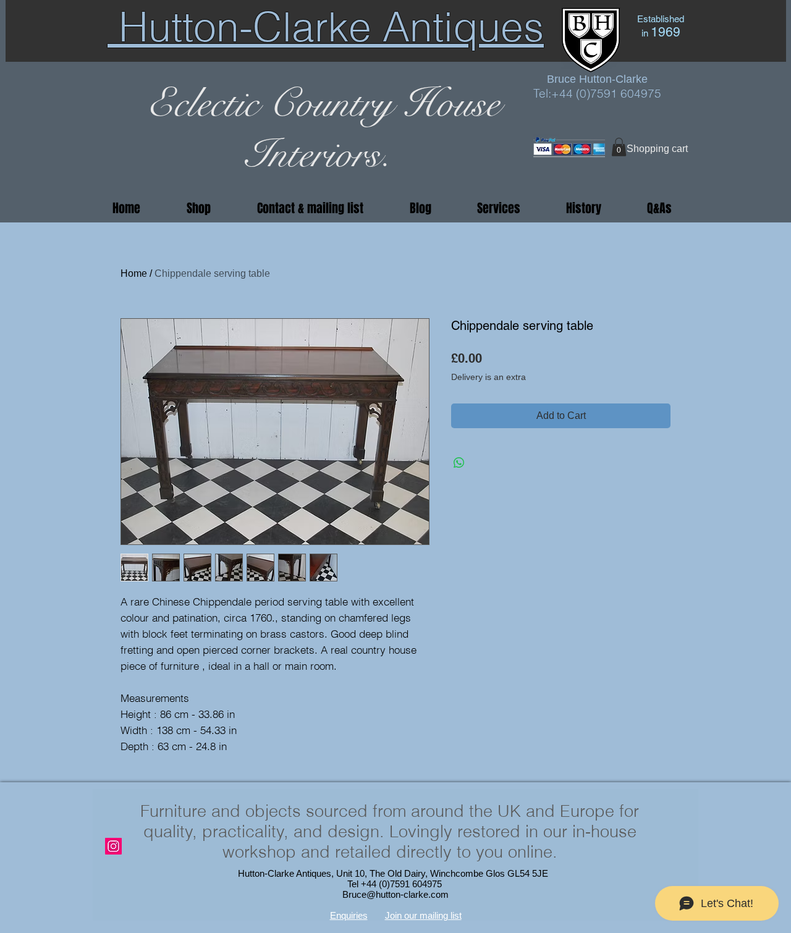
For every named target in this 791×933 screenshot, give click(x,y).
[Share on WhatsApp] (459, 462)
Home (134, 273)
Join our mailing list (423, 915)
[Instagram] (113, 846)
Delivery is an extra (488, 377)
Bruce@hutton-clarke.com (395, 894)
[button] (619, 147)
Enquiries (349, 915)
